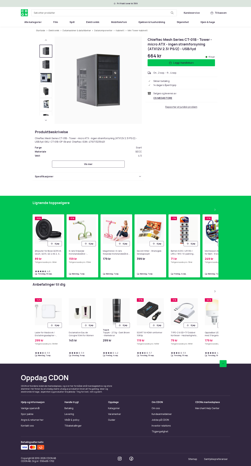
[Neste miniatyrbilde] (45, 120)
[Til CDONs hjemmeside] (24, 12)
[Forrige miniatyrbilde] (45, 40)
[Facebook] (131, 458)
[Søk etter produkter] (172, 12)
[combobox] (104, 12)
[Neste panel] (214, 209)
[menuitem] (33, 22)
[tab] (46, 51)
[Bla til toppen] (223, 363)
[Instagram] (119, 458)
